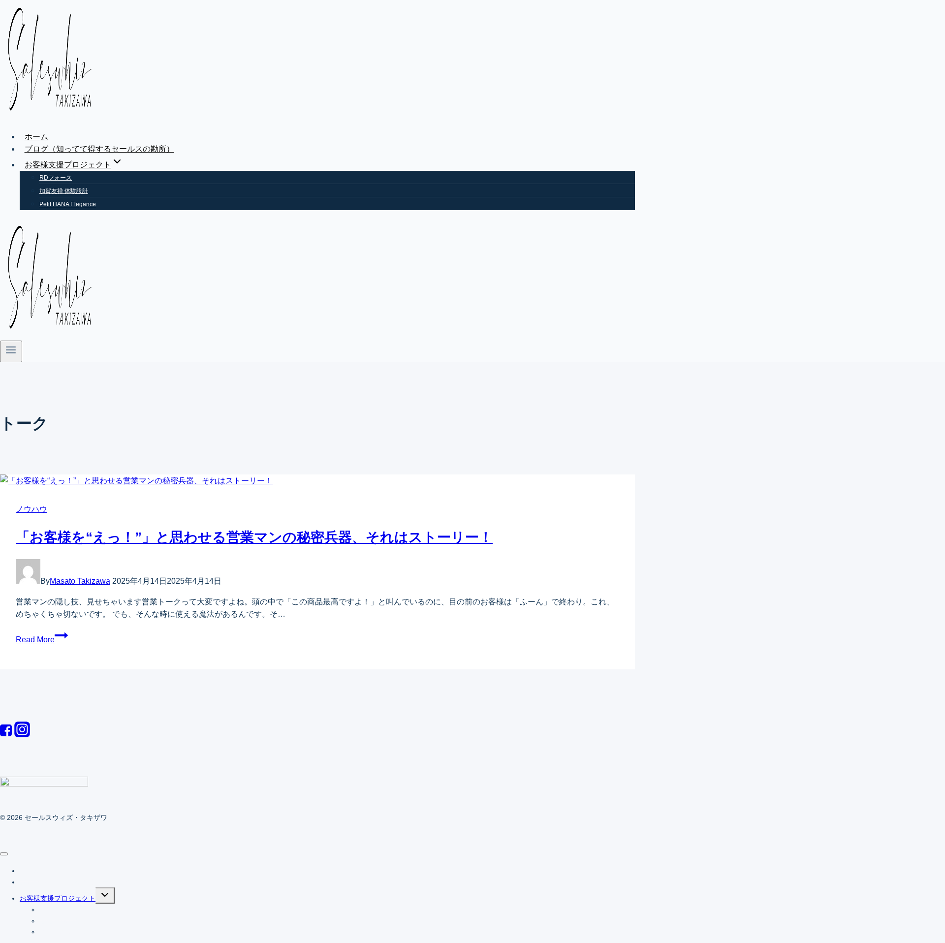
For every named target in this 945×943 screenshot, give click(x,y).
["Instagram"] (22, 734)
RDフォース (55, 177)
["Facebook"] (6, 734)
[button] (117, 164)
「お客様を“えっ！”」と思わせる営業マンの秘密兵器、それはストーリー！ (254, 537)
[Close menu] (4, 853)
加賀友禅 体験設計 (63, 191)
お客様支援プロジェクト (57, 898)
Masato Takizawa (80, 581)
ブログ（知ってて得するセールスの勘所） (99, 149)
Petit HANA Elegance (67, 204)
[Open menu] (11, 351)
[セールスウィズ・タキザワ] (49, 116)
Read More (35, 639)
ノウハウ (31, 509)
